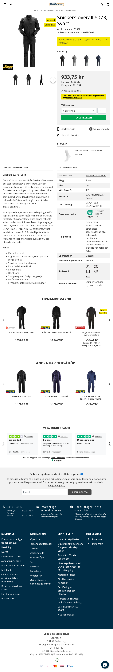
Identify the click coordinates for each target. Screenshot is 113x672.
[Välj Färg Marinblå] (99, 61)
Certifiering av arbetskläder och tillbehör (66, 591)
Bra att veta (65, 533)
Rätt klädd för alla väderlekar (67, 557)
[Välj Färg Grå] (75, 61)
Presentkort (7, 598)
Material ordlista (66, 574)
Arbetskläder (48, 11)
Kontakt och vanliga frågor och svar (11, 541)
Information (38, 533)
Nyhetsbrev (36, 575)
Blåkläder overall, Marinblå (56, 396)
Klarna (4, 551)
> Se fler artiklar (66, 614)
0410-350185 (15, 507)
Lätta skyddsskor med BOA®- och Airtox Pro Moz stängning (69, 567)
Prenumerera (80, 492)
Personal (34, 566)
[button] (105, 665)
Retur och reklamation (13, 565)
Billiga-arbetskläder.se (56, 633)
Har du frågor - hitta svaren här (87, 508)
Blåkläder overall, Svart (21, 396)
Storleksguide (37, 552)
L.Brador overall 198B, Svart (21, 332)
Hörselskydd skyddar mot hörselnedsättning (70, 600)
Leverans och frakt (11, 556)
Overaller (59, 11)
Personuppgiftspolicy (41, 543)
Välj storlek (67, 105)
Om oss (33, 562)
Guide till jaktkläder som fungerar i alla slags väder (70, 547)
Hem (34, 11)
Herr (40, 11)
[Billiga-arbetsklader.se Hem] (56, 3)
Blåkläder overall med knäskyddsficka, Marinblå (91, 397)
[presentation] (108, 320)
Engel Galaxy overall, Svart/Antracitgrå (91, 333)
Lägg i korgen (84, 117)
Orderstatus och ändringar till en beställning (9, 578)
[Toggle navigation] (5, 4)
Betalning (6, 547)
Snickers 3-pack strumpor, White (88, 150)
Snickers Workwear (74, 97)
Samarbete (35, 571)
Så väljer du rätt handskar (66, 581)
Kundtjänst (8, 533)
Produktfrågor (37, 557)
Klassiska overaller (71, 11)
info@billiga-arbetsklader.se (51, 508)
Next (58, 41)
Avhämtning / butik (11, 560)
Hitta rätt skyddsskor (69, 539)
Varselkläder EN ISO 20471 (68, 608)
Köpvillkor (35, 539)
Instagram (97, 543)
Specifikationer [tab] (68, 167)
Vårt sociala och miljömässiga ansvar (40, 582)
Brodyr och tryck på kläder (11, 588)
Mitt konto (6, 570)
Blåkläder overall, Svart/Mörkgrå (56, 332)
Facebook (97, 539)
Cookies (34, 548)
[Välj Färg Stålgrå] (87, 61)
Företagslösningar (11, 594)
